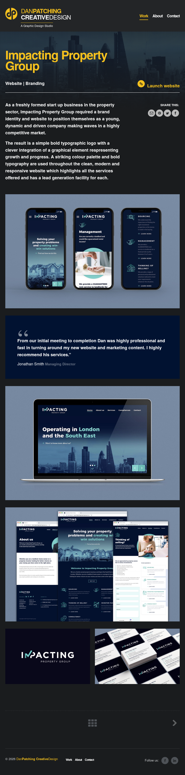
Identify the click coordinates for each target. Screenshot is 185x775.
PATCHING (46, 14)
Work (69, 759)
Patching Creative (37, 758)
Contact (89, 759)
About (78, 759)
